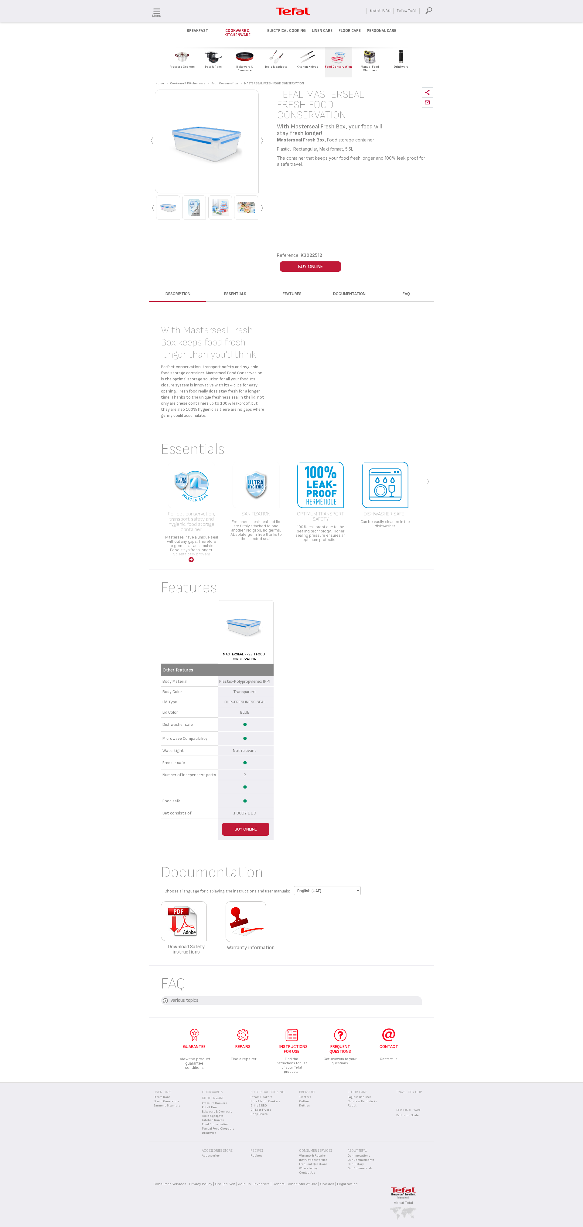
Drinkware (209, 1133)
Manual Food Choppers (218, 1128)
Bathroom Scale (407, 1115)
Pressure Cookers (214, 1103)
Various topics (184, 1000)
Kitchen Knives (213, 1120)
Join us (244, 1184)
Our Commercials (360, 1168)
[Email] (427, 103)
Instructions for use (313, 1160)
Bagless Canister (359, 1097)
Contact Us (307, 1172)
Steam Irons (161, 1097)
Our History (356, 1164)
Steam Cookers (261, 1097)
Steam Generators (166, 1101)
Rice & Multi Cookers (265, 1101)
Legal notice (347, 1184)
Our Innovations (359, 1155)
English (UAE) (380, 10)
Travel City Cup (409, 1092)
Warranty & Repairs (312, 1155)
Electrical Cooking (286, 30)
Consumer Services (169, 1184)
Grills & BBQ (259, 1105)
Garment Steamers (166, 1105)
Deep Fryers (259, 1114)
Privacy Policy (200, 1184)
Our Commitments (361, 1160)
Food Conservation (215, 1124)
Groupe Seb (225, 1184)
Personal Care (381, 30)
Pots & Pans (209, 1107)
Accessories (211, 1155)
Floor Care (350, 30)
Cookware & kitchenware (237, 32)
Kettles (304, 1105)
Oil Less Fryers (261, 1110)
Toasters (305, 1097)
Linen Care (322, 30)
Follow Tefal (406, 10)
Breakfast (197, 30)
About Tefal (403, 1203)
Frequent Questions (313, 1164)
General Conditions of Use (294, 1184)
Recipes (256, 1155)
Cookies (327, 1184)
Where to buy (308, 1168)
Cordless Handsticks (362, 1101)
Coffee (304, 1101)
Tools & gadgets (212, 1116)
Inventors (262, 1184)
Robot (352, 1105)
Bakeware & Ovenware (217, 1111)
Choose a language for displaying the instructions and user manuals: (227, 891)
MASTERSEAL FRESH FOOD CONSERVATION (244, 656)
